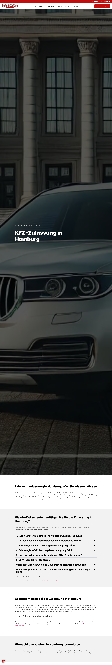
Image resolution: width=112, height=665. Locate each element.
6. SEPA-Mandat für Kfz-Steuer (33, 560)
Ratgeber (51, 6)
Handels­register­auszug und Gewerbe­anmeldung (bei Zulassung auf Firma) (54, 570)
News (60, 6)
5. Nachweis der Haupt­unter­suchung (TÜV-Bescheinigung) (49, 555)
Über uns (67, 6)
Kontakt (75, 6)
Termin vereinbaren (101, 6)
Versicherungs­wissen (30, 225)
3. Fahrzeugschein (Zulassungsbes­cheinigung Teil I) (45, 545)
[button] (56, 535)
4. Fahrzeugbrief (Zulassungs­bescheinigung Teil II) (44, 550)
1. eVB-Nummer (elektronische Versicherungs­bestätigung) (49, 535)
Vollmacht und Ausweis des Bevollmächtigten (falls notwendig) (51, 564)
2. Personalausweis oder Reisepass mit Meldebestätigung (48, 540)
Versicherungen (39, 6)
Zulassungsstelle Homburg (48, 580)
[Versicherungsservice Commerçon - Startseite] (10, 6)
